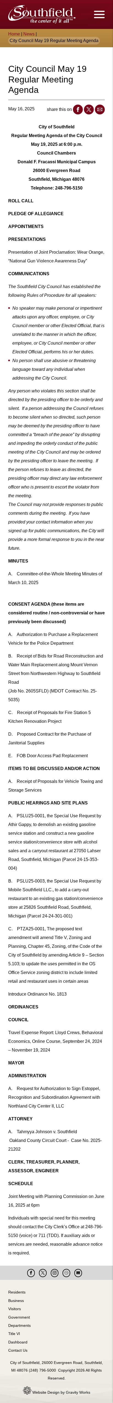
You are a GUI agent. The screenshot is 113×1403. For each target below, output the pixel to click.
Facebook (78, 109)
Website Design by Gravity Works (60, 1392)
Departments (19, 1325)
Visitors (14, 1309)
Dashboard (17, 1342)
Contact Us (17, 1350)
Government (19, 1317)
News (29, 34)
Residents (17, 1292)
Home (14, 34)
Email (100, 109)
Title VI (14, 1333)
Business (16, 1300)
